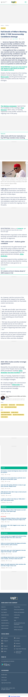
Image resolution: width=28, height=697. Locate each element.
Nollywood (3, 567)
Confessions (3, 502)
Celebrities (3, 546)
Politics (7, 25)
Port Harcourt (20, 404)
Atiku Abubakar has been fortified (11, 371)
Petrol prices (14, 412)
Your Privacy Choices (15, 696)
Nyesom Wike (4, 404)
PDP (2, 407)
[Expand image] (26, 163)
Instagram (20, 228)
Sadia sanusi (4, 416)
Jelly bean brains (5, 412)
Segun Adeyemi (15, 38)
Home (2, 25)
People (2, 481)
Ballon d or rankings (18, 414)
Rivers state (5, 77)
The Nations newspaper (9, 106)
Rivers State (12, 404)
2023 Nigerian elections (10, 407)
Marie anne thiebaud (6, 414)
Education (3, 495)
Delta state (16, 384)
